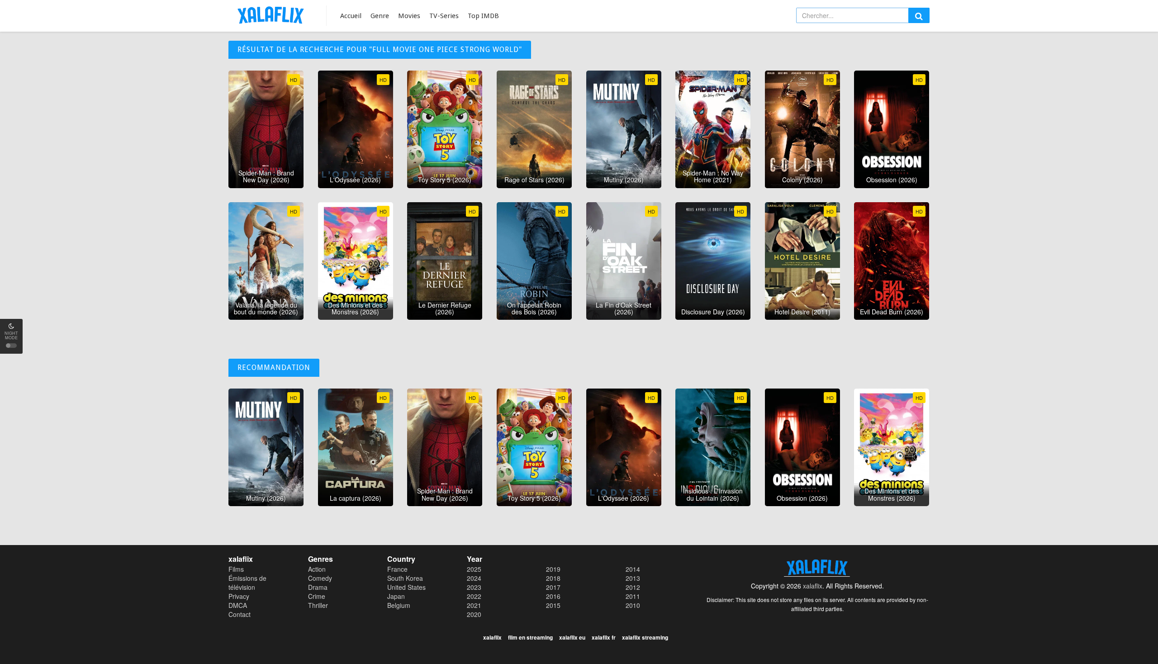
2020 (474, 614)
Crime (316, 596)
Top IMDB (483, 16)
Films (236, 569)
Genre (379, 16)
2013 (633, 578)
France (397, 569)
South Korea (405, 578)
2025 (474, 569)
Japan (396, 596)
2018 (553, 578)
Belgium (398, 605)
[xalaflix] (270, 14)
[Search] (919, 15)
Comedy (320, 578)
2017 (553, 587)
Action (317, 569)
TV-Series (444, 16)
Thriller (318, 605)
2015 (553, 605)
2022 (474, 596)
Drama (317, 587)
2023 (474, 587)
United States (406, 587)
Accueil (350, 16)
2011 (633, 596)
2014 (633, 569)
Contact (239, 614)
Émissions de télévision (247, 583)
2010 (633, 605)
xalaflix (812, 585)
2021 (474, 605)
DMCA (237, 605)
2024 (474, 578)
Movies (409, 16)
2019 (553, 569)
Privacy (238, 596)
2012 (633, 587)
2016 (553, 596)
